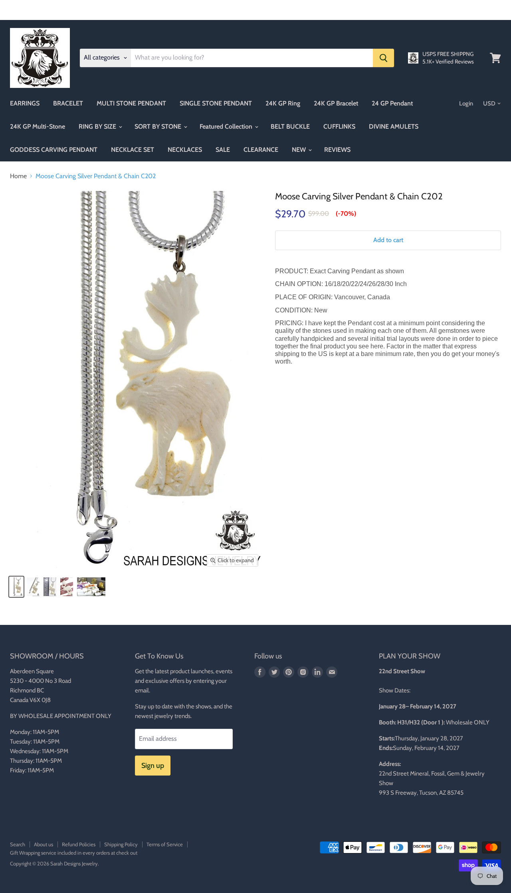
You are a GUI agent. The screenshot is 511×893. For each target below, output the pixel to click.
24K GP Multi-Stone (37, 126)
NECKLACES (185, 149)
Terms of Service (165, 844)
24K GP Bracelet (336, 103)
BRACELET (68, 103)
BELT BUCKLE (290, 126)
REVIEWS (337, 149)
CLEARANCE (261, 149)
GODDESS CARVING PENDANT (53, 149)
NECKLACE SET (132, 149)
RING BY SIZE (98, 126)
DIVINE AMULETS (393, 126)
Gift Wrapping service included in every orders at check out (73, 852)
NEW (299, 149)
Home (18, 176)
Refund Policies (78, 844)
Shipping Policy (121, 844)
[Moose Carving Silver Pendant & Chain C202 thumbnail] (16, 587)
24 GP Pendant (392, 103)
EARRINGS (25, 103)
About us (43, 844)
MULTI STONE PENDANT (131, 103)
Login (466, 103)
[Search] (383, 58)
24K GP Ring (282, 103)
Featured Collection (227, 126)
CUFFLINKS (339, 126)
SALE (223, 149)
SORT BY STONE (159, 126)
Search (17, 844)
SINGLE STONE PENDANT (216, 103)
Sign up (152, 765)
